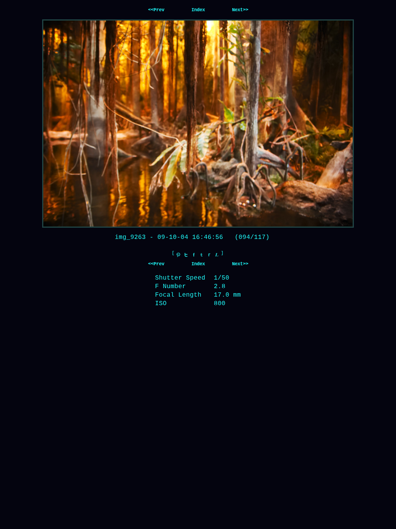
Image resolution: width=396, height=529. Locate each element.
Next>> (240, 10)
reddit (209, 255)
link (217, 255)
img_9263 (130, 237)
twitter (186, 255)
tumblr (201, 255)
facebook (194, 255)
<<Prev (156, 10)
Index (198, 10)
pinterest (178, 255)
